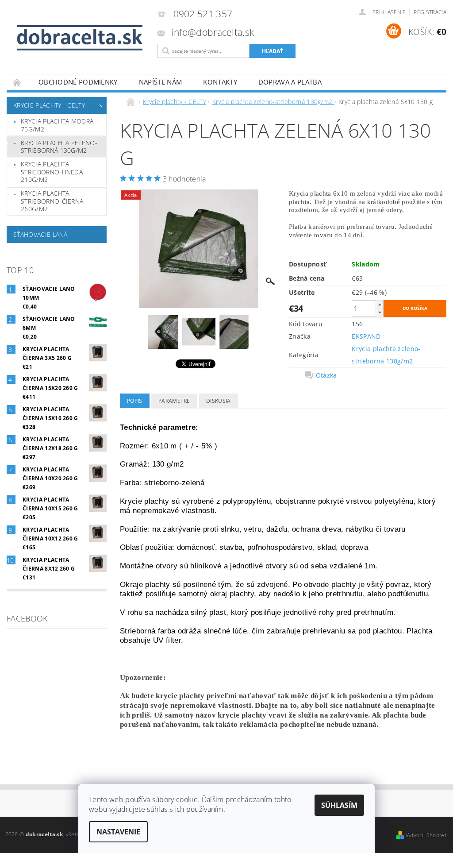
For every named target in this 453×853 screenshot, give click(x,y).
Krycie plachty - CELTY (49, 105)
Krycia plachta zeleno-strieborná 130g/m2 (59, 147)
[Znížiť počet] (380, 312)
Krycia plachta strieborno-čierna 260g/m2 (52, 201)
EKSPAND (366, 336)
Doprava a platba (290, 81)
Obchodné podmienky (78, 81)
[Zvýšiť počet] (380, 304)
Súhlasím (339, 805)
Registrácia (430, 12)
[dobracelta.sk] (80, 38)
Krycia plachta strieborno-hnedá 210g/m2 (52, 172)
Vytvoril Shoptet (426, 835)
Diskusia (218, 401)
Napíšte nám (160, 81)
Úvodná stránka (17, 82)
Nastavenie (118, 832)
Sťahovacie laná (40, 234)
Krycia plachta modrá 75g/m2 (57, 125)
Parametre (174, 401)
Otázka (326, 375)
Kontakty (220, 81)
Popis (134, 401)
